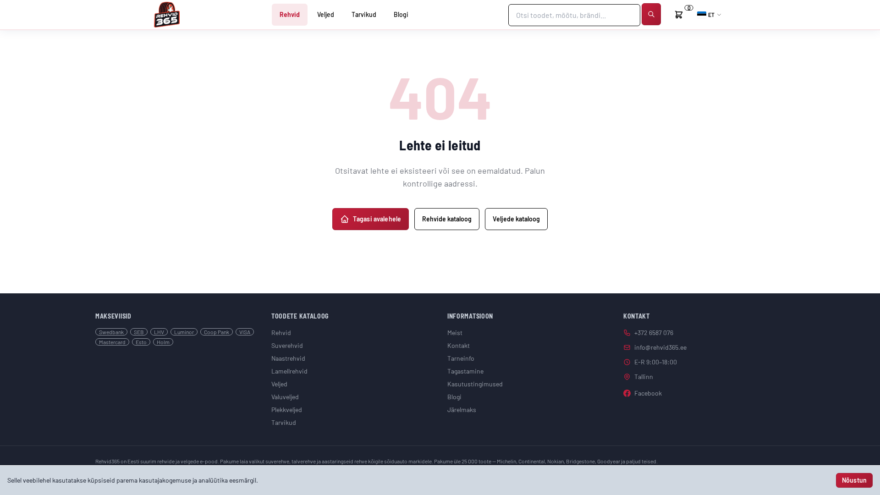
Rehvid (290, 14)
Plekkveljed (286, 409)
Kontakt (458, 345)
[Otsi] (651, 14)
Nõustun (854, 480)
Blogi (401, 14)
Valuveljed (285, 397)
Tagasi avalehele (377, 219)
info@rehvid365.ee (660, 347)
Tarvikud (364, 14)
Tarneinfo (460, 358)
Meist (454, 332)
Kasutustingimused (475, 384)
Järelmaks (461, 409)
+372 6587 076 (653, 332)
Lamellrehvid (289, 371)
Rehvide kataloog (447, 219)
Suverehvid (287, 345)
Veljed (325, 14)
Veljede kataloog (516, 219)
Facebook (648, 393)
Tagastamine (465, 371)
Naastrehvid (288, 358)
